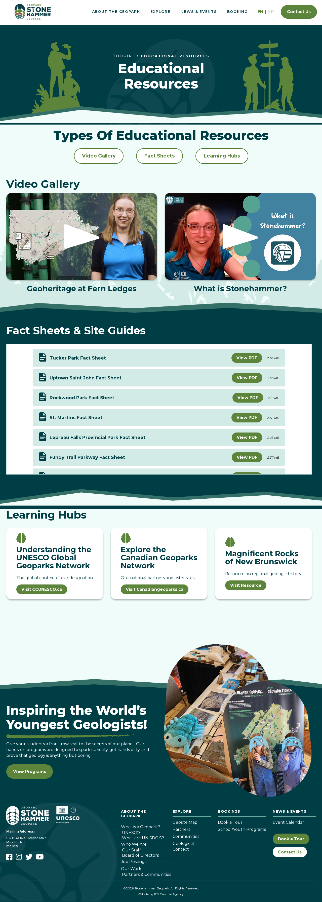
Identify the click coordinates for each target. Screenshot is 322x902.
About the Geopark (116, 11)
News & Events (199, 11)
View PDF (246, 358)
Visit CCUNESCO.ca (41, 589)
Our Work (131, 868)
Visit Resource (245, 585)
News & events (289, 811)
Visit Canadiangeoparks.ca (154, 589)
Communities (186, 836)
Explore (160, 11)
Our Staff (131, 850)
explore (182, 811)
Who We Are (134, 844)
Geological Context (183, 846)
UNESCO (131, 832)
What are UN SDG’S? (143, 838)
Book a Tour (230, 822)
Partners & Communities (146, 874)
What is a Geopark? (140, 827)
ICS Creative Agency (169, 894)
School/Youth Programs (242, 829)
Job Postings (133, 861)
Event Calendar (288, 822)
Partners (181, 829)
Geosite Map (185, 822)
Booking (237, 11)
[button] (81, 236)
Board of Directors (140, 855)
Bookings (229, 811)
